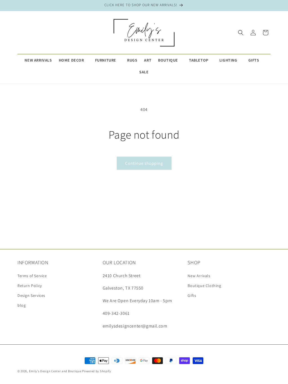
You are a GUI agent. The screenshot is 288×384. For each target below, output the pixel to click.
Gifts (192, 295)
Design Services (31, 295)
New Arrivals (199, 275)
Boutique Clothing (204, 285)
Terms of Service (32, 275)
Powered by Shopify (96, 371)
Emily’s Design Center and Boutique (55, 371)
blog (21, 305)
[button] (73, 60)
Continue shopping (144, 163)
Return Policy (29, 285)
